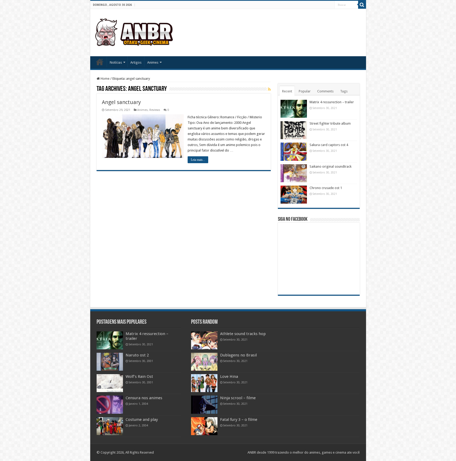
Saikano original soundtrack (331, 166)
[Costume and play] (110, 426)
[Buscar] (362, 5)
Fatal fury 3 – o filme (238, 419)
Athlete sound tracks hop (243, 333)
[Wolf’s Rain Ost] (110, 383)
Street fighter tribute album (330, 123)
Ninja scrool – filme (238, 398)
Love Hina (229, 376)
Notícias (116, 62)
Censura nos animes (144, 398)
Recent (287, 91)
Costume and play (142, 419)
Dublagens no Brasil (238, 355)
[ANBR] (134, 31)
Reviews (154, 110)
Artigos (135, 62)
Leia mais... (198, 160)
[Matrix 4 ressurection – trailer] (110, 340)
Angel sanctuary (121, 102)
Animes (152, 62)
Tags (344, 91)
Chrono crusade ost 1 (326, 188)
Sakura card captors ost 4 (329, 145)
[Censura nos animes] (110, 404)
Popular (305, 91)
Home (100, 61)
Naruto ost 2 (137, 355)
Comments (325, 91)
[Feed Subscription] (269, 89)
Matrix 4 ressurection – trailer (332, 102)
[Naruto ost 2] (110, 362)
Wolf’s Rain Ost (139, 376)
